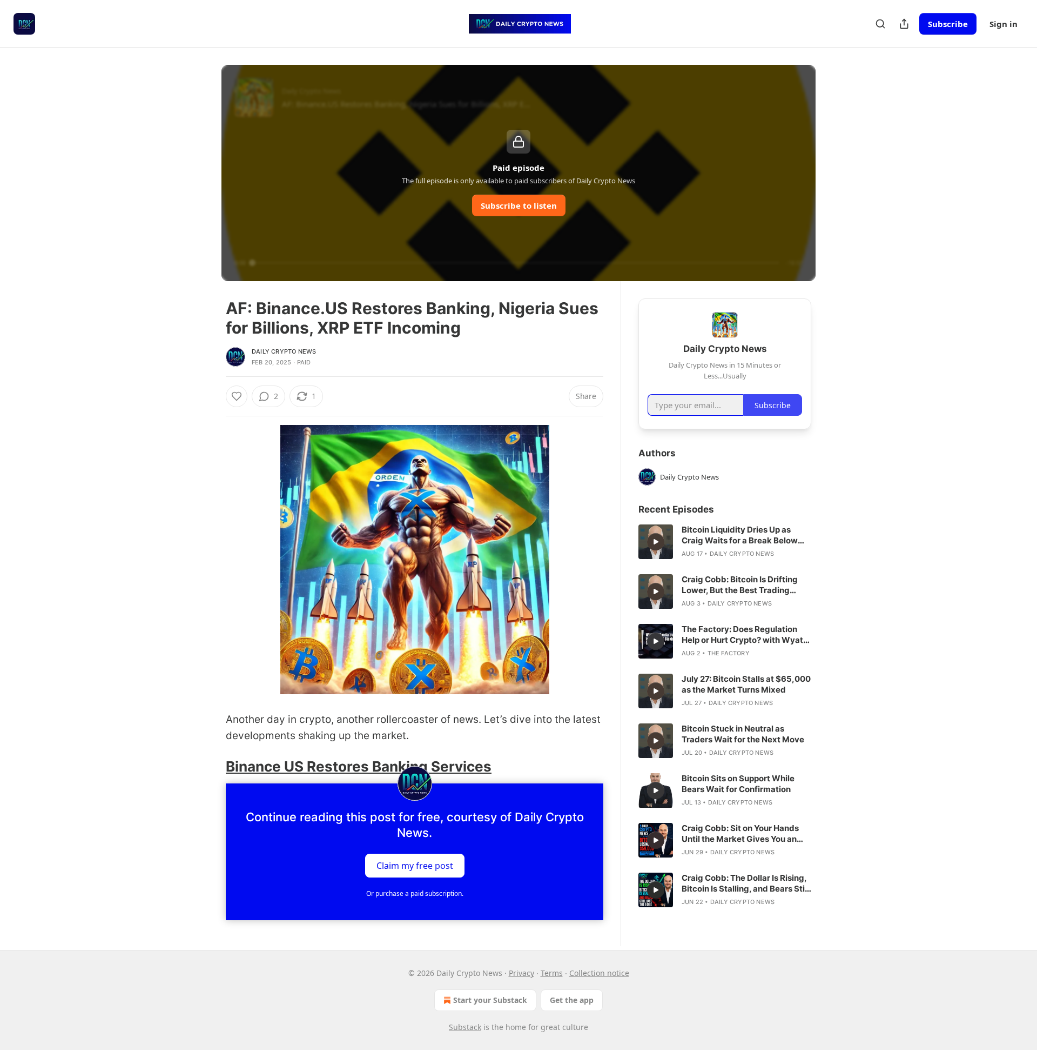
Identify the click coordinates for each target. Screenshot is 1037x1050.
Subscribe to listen (519, 205)
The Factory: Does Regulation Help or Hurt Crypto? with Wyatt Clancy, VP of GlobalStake (744, 635)
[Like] (236, 396)
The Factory (729, 653)
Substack (465, 1027)
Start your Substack (490, 1000)
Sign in (1003, 23)
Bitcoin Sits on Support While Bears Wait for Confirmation (738, 783)
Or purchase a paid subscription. (414, 893)
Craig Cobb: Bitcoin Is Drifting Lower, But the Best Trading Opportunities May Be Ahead (740, 585)
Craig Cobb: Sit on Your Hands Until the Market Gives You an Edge (740, 834)
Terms (552, 973)
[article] (725, 541)
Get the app (572, 1000)
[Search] (880, 24)
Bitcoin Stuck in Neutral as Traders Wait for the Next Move (743, 734)
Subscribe (948, 23)
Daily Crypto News (284, 351)
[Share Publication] (904, 24)
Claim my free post (414, 866)
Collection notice (599, 973)
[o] (655, 541)
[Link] (210, 766)
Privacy (521, 973)
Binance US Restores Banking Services (358, 766)
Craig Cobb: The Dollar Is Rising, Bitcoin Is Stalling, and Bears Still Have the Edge (745, 883)
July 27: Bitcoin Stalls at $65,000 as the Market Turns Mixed (746, 684)
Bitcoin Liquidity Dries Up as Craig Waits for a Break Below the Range (740, 535)
